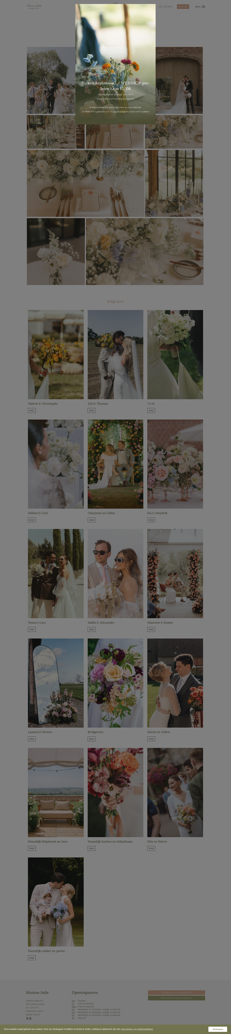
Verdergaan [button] (218, 1029)
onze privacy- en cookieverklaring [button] (137, 1029)
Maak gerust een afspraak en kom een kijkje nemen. (127, 116)
